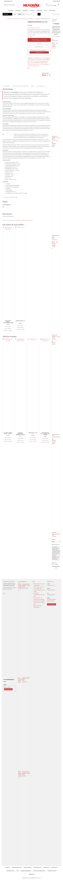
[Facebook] (43, 75)
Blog (45, 10)
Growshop (18, 10)
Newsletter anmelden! (56, 36)
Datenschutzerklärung (40, 50)
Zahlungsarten (27, 867)
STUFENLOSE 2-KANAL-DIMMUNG (43, 59)
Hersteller (46, 867)
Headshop (25, 10)
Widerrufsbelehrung (25, 870)
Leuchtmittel (30, 18)
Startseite (10, 10)
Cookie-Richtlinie (51, 870)
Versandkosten (37, 27)
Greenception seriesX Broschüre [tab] (20, 86)
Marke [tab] (32, 86)
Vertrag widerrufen (51, 604)
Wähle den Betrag (8, 689)
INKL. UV (29, 62)
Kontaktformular (55, 559)
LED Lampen (37, 18)
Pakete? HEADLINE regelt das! (39, 583)
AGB (17, 870)
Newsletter (52, 10)
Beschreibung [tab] (6, 86)
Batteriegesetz (10, 870)
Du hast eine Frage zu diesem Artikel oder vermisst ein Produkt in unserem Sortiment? (18, 220)
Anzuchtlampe (45, 64)
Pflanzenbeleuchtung (32, 65)
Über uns (8, 867)
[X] (50, 75)
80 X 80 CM (30, 61)
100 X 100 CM (40, 64)
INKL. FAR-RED (35, 61)
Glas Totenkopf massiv (38, 605)
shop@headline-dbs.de (51, 585)
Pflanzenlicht (22, 18)
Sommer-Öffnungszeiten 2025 (39, 590)
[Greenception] (32, 69)
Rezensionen (54, 867)
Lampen (38, 65)
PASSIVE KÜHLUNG (32, 59)
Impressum (31, 874)
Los (39, 14)
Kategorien (5, 14)
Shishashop (39, 10)
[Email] (45, 75)
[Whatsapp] (47, 75)
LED (33, 62)
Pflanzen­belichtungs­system (43, 61)
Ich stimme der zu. (38, 50)
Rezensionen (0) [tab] (40, 86)
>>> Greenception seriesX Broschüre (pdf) (10, 197)
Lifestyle (32, 10)
